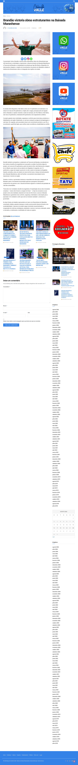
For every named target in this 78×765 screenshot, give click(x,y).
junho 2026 (55, 314)
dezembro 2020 (56, 459)
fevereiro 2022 (56, 430)
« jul (53, 536)
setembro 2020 (56, 463)
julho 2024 (55, 365)
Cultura (13, 755)
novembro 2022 (56, 410)
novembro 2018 (56, 497)
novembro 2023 (56, 383)
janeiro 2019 (55, 494)
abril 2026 (54, 318)
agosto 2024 (55, 363)
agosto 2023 (55, 390)
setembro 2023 (56, 387)
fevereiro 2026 (56, 323)
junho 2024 (55, 367)
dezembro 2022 (56, 407)
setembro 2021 (56, 439)
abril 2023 (54, 398)
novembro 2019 (56, 476)
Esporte (18, 755)
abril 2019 (54, 488)
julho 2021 (55, 443)
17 (57, 528)
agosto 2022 (55, 416)
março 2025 (55, 347)
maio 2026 (55, 316)
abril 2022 (54, 425)
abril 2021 (54, 450)
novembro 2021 (56, 434)
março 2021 (55, 452)
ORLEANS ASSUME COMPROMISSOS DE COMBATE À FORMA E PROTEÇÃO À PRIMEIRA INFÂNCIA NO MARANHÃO (63, 259)
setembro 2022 (56, 414)
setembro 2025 (56, 334)
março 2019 (55, 490)
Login (41, 755)
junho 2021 (55, 445)
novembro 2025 (56, 329)
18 (60, 528)
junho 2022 (55, 421)
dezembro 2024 (56, 354)
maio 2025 (55, 343)
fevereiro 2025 (56, 349)
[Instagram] (28, 59)
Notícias (8, 16)
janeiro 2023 (55, 405)
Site (29, 312)
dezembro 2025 (56, 327)
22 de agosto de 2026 (8, 242)
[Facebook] (22, 59)
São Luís (36, 755)
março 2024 (55, 374)
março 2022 (55, 427)
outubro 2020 (55, 461)
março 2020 (55, 470)
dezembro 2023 (56, 381)
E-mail (5, 312)
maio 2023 (55, 396)
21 (70, 528)
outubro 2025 (55, 332)
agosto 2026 (55, 309)
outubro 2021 (55, 436)
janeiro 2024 (55, 378)
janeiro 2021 (55, 456)
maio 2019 (55, 485)
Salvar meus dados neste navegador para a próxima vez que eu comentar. (21, 321)
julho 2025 (55, 338)
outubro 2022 (55, 412)
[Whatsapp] (31, 59)
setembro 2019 (56, 479)
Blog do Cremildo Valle (11, 760)
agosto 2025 (55, 336)
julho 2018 (55, 506)
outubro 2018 (55, 499)
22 (73, 528)
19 (63, 528)
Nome (5, 305)
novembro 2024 (56, 356)
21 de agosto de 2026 (25, 245)
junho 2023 (55, 394)
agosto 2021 (55, 441)
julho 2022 (55, 419)
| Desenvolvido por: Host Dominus (37, 760)
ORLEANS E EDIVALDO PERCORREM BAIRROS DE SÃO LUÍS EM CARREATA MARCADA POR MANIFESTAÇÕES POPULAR (67, 283)
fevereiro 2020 (56, 472)
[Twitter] (25, 59)
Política (31, 755)
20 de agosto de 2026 (8, 270)
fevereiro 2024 (56, 376)
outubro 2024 (55, 358)
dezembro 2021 (56, 432)
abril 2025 (54, 345)
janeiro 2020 (55, 474)
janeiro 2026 (55, 325)
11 (60, 524)
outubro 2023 (55, 385)
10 (57, 524)
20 (66, 528)
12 (63, 524)
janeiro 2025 (55, 352)
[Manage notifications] (74, 761)
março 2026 (55, 320)
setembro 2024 (56, 360)
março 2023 (55, 401)
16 (54, 528)
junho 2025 (55, 340)
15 (73, 524)
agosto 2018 (55, 503)
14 (70, 524)
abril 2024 (54, 372)
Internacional (25, 755)
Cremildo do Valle (12, 28)
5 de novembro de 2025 (25, 28)
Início (4, 755)
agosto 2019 (55, 481)
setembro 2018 (56, 501)
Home (4, 16)
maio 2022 (55, 423)
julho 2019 (55, 483)
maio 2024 (55, 369)
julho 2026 (55, 311)
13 (66, 524)
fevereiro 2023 (56, 403)
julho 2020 (55, 465)
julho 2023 (55, 392)
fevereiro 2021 (56, 454)
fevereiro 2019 (56, 492)
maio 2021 (55, 448)
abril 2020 (54, 468)
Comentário (6, 286)
